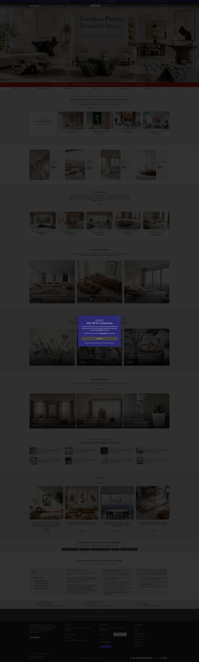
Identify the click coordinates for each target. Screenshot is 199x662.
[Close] (118, 317)
